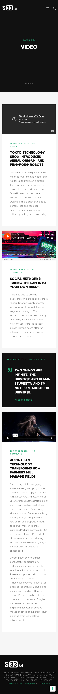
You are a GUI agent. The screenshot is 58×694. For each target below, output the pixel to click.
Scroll (29, 84)
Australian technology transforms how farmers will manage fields (25, 468)
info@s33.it (30, 683)
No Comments (37, 359)
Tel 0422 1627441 (15, 683)
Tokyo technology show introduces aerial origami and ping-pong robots (27, 158)
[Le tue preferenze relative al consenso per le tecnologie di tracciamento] (53, 689)
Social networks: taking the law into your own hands (28, 282)
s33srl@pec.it (43, 683)
